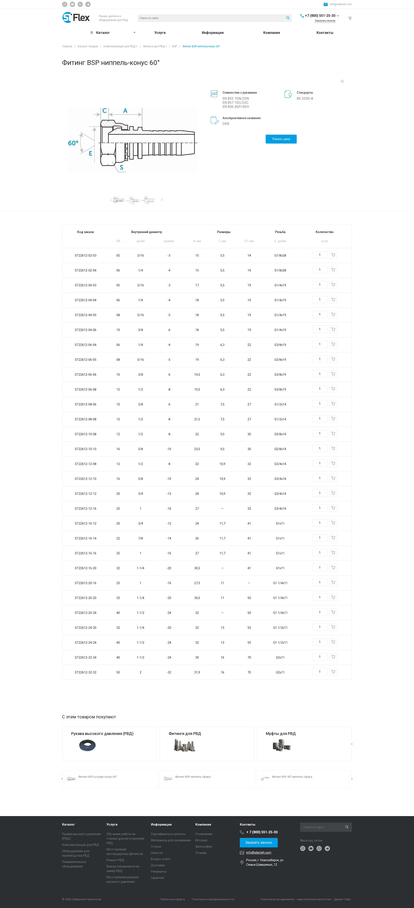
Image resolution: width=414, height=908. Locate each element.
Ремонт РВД (115, 860)
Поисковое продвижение (277, 899)
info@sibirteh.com (341, 4)
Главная (67, 46)
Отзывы (201, 852)
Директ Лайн (342, 899)
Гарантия (157, 878)
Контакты (247, 824)
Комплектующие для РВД (119, 46)
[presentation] (161, 199)
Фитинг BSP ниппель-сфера (193, 776)
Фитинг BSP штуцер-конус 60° (97, 776)
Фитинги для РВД (154, 46)
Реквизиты (158, 871)
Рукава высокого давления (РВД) (102, 733)
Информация (161, 824)
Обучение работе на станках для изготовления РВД (125, 838)
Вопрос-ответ (161, 859)
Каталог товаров (88, 46)
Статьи (156, 846)
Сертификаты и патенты (168, 834)
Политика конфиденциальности (213, 899)
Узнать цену (281, 139)
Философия (203, 846)
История (201, 840)
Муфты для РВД (281, 733)
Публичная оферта (172, 899)
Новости (157, 852)
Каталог (68, 824)
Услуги (112, 824)
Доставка (158, 865)
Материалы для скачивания (171, 840)
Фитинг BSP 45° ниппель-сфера (292, 776)
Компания (203, 824)
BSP (174, 46)
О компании (203, 834)
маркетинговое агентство (314, 899)
